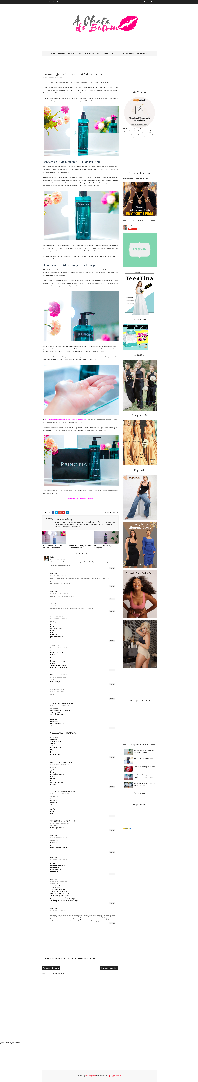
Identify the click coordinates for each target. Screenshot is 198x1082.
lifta (51, 813)
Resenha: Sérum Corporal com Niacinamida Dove (79, 547)
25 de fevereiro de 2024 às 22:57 (60, 618)
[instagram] (144, 2)
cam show (53, 718)
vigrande (53, 804)
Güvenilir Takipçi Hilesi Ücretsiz (60, 893)
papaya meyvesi (55, 660)
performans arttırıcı (56, 747)
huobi (52, 625)
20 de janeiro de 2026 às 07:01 (59, 881)
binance (52, 638)
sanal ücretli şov (55, 682)
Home (45, 2)
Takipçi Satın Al (55, 886)
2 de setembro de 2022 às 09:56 (60, 593)
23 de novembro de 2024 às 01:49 (60, 794)
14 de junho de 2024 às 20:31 (59, 677)
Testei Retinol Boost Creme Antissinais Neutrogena (52, 547)
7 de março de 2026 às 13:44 (59, 910)
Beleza (71, 53)
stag (51, 745)
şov (51, 725)
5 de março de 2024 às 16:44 (59, 647)
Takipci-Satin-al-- (57, 645)
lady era (52, 811)
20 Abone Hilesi (55, 888)
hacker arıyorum (55, 869)
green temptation (55, 741)
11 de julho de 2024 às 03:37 (59, 691)
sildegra (52, 810)
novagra (53, 749)
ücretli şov (53, 720)
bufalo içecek (54, 773)
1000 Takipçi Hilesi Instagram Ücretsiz (62, 897)
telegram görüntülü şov (57, 775)
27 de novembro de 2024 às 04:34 (60, 823)
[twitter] (154, 2)
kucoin (52, 627)
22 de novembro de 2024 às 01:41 (60, 735)
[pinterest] (151, 2)
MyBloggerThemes (114, 1076)
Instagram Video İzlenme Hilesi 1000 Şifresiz (64, 899)
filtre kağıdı (53, 623)
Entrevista (142, 53)
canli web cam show (56, 714)
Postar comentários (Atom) (56, 974)
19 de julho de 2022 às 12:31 (59, 559)
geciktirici (53, 751)
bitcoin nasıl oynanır (56, 652)
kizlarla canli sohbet (56, 636)
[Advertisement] (92, 66)
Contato (52, 2)
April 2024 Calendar (56, 656)
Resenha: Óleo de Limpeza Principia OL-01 (104, 547)
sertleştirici (53, 740)
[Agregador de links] (127, 828)
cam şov (52, 778)
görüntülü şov (54, 771)
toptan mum (54, 634)
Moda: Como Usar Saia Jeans (143, 758)
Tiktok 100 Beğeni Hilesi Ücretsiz (60, 895)
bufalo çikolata (55, 755)
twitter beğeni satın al (57, 828)
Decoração (109, 53)
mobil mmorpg (54, 842)
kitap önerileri (82, 919)
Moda (99, 53)
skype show (54, 721)
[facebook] (148, 2)
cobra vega (53, 800)
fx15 (51, 798)
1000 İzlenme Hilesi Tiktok (58, 889)
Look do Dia (89, 53)
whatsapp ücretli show (57, 723)
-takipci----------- (56, 616)
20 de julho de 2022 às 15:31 (59, 575)
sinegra (52, 743)
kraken (52, 654)
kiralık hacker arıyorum (57, 866)
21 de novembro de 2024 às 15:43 (60, 705)
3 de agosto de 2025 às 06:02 (59, 859)
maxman (53, 784)
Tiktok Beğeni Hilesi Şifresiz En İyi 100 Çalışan (64, 901)
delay (52, 769)
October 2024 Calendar (57, 662)
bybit (51, 632)
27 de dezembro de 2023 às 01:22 (60, 606)
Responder (112, 568)
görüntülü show (55, 712)
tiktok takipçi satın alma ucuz (59, 848)
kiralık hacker (54, 864)
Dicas (78, 53)
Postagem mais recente (51, 968)
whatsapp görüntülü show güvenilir (61, 710)
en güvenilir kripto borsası (58, 667)
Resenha (61, 53)
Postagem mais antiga (108, 968)
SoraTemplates (90, 1076)
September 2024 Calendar (58, 665)
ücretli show (54, 696)
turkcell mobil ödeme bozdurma (60, 846)
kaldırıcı (52, 753)
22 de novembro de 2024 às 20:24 (60, 764)
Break (54, 78)
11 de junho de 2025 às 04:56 (59, 837)
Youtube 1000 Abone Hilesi (58, 891)
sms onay (53, 844)
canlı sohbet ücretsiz (56, 628)
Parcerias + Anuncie (126, 53)
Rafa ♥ (52, 557)
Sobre (59, 2)
